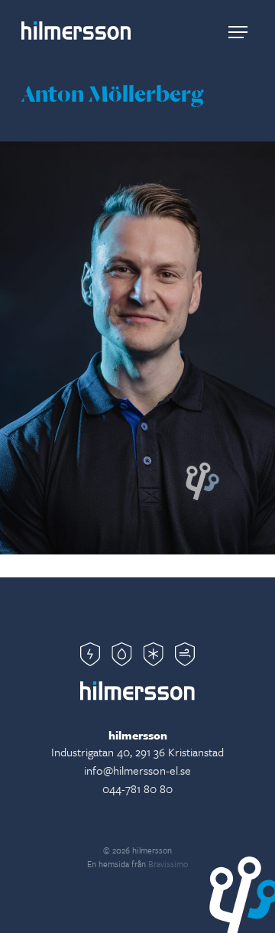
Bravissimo (168, 863)
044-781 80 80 (137, 788)
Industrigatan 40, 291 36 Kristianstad (137, 751)
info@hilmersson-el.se (137, 770)
